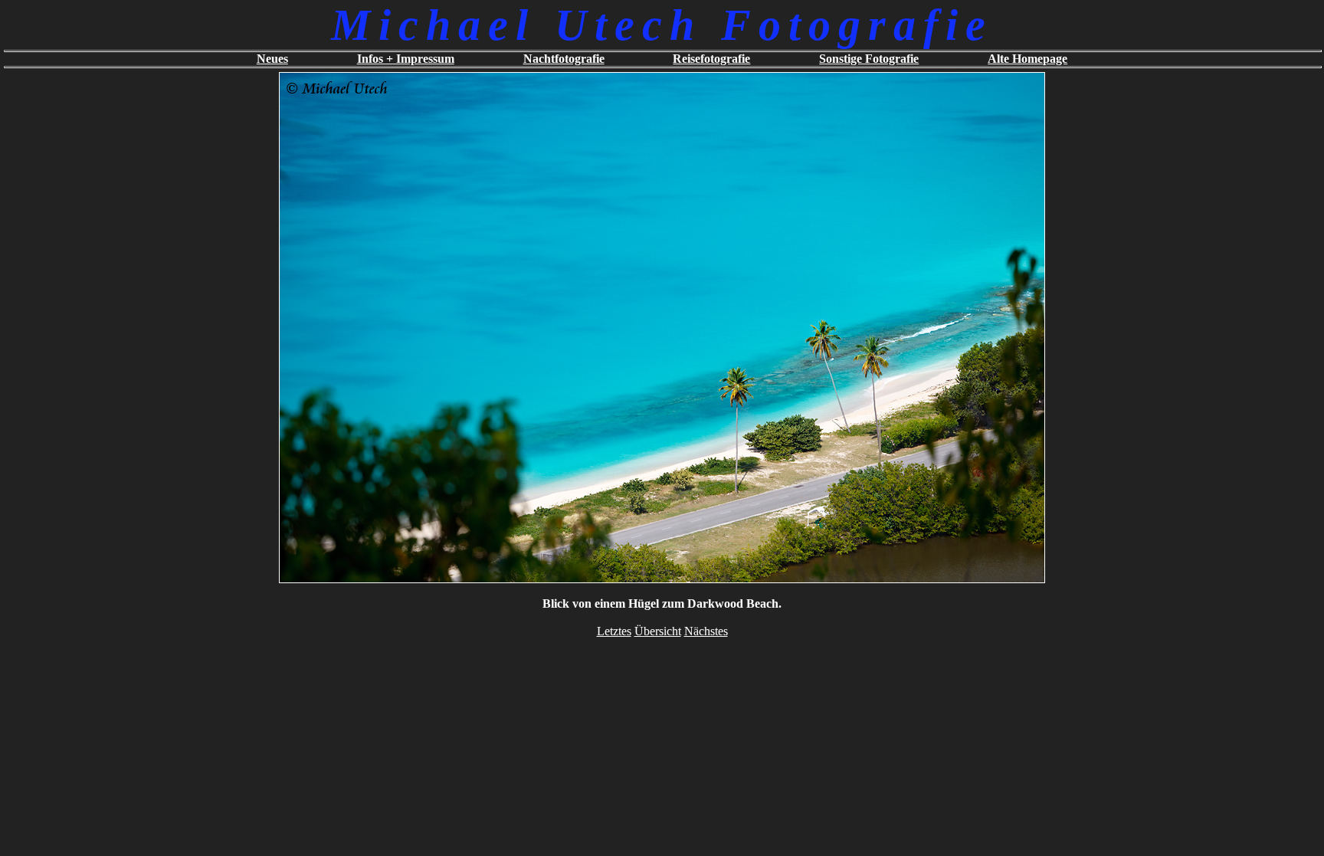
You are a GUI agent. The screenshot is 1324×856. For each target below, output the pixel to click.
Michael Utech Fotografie (662, 25)
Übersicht (657, 631)
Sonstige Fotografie (869, 58)
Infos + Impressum (405, 58)
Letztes (614, 631)
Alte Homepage (1027, 58)
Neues (272, 58)
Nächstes (706, 631)
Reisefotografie (711, 58)
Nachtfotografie (564, 58)
